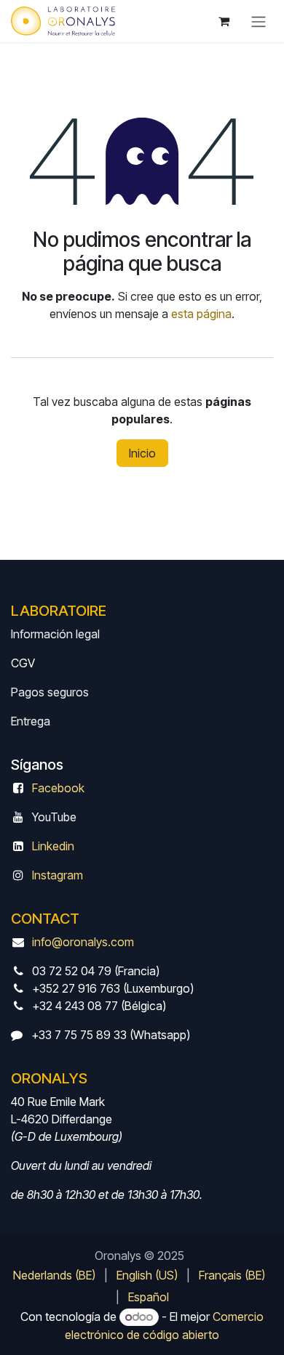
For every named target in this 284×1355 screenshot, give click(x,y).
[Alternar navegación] (258, 21)
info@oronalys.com (83, 942)
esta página (201, 313)
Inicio (142, 453)
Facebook (58, 788)
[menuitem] (54, 1275)
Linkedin (53, 846)
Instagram (57, 875)
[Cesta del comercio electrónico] (223, 21)
